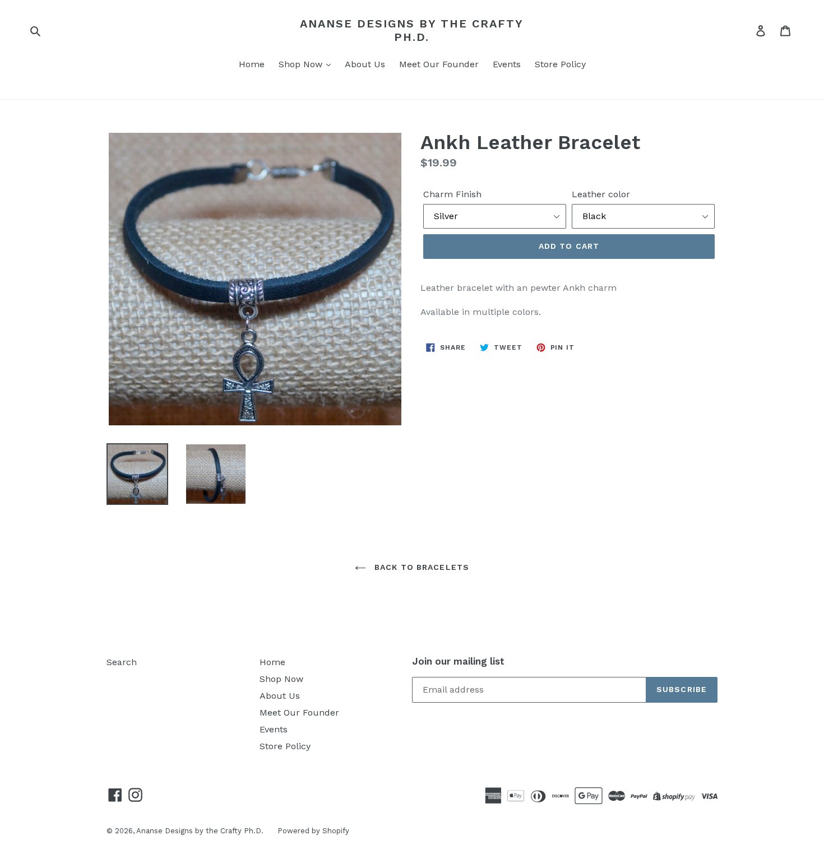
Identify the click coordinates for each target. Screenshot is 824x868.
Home (252, 64)
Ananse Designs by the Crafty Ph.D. (412, 30)
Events (507, 64)
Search (122, 662)
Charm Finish (452, 194)
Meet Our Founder (439, 64)
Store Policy (560, 64)
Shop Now (302, 64)
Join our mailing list (458, 661)
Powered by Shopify (313, 831)
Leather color (601, 194)
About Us (365, 64)
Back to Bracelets (420, 567)
